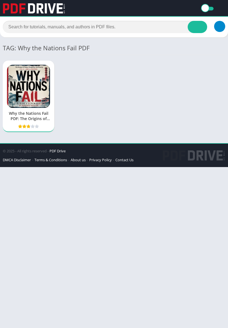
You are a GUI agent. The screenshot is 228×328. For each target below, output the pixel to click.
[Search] (197, 27)
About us (78, 159)
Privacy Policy (100, 159)
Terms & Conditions (50, 159)
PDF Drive (57, 150)
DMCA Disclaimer (17, 159)
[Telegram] (219, 26)
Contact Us (124, 159)
